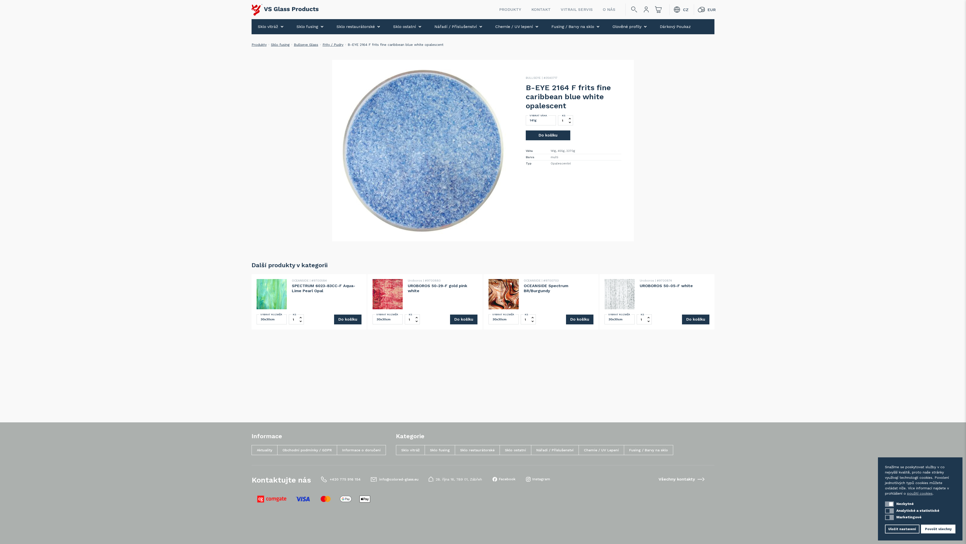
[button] (889, 504)
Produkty (510, 9)
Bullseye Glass (306, 45)
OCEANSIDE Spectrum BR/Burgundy (546, 288)
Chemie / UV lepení (514, 26)
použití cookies (920, 493)
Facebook (507, 479)
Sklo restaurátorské (356, 26)
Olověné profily (627, 26)
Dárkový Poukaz (675, 26)
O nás (609, 9)
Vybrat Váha (538, 115)
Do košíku (548, 135)
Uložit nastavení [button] (902, 529)
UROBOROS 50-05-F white (666, 285)
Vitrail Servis (577, 9)
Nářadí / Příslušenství (455, 26)
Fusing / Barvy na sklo (572, 26)
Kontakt (541, 9)
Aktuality (264, 450)
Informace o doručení (361, 450)
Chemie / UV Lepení (601, 450)
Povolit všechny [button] (938, 529)
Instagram (541, 479)
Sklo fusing (307, 26)
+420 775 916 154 (345, 479)
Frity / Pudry (333, 45)
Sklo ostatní (404, 26)
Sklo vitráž (268, 26)
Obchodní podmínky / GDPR (307, 450)
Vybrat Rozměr (271, 314)
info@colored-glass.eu (399, 479)
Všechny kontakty (677, 479)
